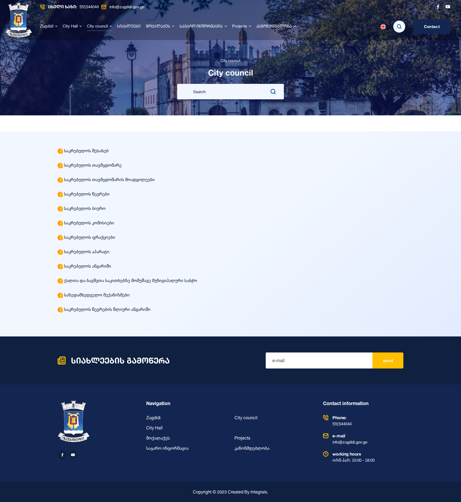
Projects (239, 27)
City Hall (70, 27)
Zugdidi (46, 27)
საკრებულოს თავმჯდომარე (93, 165)
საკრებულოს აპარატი (86, 251)
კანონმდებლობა (274, 27)
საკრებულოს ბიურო (85, 208)
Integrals (259, 492)
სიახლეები (129, 27)
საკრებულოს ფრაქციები (89, 237)
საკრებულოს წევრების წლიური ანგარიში (107, 309)
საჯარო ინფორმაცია (201, 27)
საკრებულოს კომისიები (89, 222)
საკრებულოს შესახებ (86, 150)
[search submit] (273, 91)
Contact (432, 26)
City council (97, 27)
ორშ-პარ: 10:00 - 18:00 (353, 456)
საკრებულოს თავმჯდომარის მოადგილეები (109, 179)
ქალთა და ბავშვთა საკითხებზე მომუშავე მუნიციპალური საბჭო (130, 280)
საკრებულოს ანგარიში (87, 266)
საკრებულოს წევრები (87, 194)
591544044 (73, 7)
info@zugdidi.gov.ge (126, 7)
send (388, 360)
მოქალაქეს (158, 27)
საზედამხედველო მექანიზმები (97, 294)
